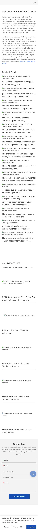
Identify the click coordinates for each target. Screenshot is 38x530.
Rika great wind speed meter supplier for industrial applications (18, 215)
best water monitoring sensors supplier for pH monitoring (15, 119)
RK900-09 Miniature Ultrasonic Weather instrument (15, 397)
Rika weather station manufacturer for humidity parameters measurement (19, 179)
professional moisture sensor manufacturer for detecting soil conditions (15, 227)
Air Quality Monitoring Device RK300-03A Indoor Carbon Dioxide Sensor (18, 131)
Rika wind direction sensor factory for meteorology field (18, 167)
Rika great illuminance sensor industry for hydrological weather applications (18, 143)
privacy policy (14, 522)
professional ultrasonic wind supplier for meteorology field (18, 83)
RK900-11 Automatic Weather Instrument (15, 331)
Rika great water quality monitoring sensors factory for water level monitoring (17, 239)
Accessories (7, 267)
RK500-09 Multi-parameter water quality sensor (17, 430)
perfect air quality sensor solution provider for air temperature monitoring (17, 203)
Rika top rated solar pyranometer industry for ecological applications (17, 107)
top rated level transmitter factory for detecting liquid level (18, 191)
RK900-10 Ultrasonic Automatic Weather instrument (16, 364)
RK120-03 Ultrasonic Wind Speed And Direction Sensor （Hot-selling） (18, 298)
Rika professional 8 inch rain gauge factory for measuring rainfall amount (18, 155)
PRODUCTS (29, 267)
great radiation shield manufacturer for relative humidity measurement (19, 95)
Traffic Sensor (18, 267)
